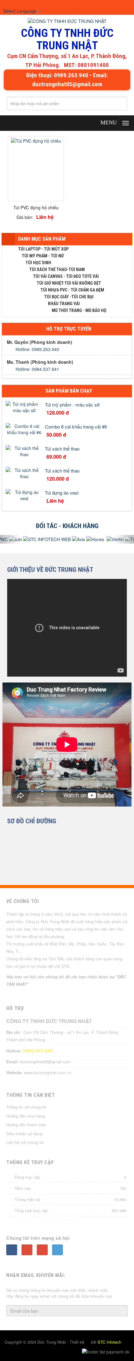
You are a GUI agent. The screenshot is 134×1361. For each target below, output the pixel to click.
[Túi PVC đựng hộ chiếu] (36, 140)
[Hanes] (90, 539)
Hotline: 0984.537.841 (37, 369)
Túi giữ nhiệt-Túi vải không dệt (69, 283)
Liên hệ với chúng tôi (25, 1142)
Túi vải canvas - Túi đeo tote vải (66, 276)
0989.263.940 (37, 1050)
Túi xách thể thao (62, 448)
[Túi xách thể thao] (24, 450)
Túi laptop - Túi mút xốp (43, 249)
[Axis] (74, 539)
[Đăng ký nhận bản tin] (119, 1311)
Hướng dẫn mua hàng (25, 1116)
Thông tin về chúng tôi (26, 1107)
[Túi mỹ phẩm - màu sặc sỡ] (24, 406)
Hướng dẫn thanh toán (26, 1124)
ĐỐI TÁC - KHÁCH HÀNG (67, 526)
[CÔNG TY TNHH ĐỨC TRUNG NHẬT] (67, 21)
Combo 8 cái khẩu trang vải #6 (76, 426)
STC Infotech (109, 1342)
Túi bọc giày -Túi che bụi (68, 296)
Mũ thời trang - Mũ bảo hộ (79, 310)
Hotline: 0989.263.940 (37, 349)
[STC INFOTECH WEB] (42, 539)
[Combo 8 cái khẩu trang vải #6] (24, 428)
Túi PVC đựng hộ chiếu (36, 207)
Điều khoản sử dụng (24, 1133)
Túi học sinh (38, 262)
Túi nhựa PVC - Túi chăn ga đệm (72, 289)
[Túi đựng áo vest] (24, 494)
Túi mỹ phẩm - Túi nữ (43, 255)
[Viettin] (110, 539)
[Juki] (11, 539)
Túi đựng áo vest (62, 492)
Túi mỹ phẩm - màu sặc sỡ (72, 404)
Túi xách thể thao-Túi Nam (57, 269)
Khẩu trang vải (64, 303)
